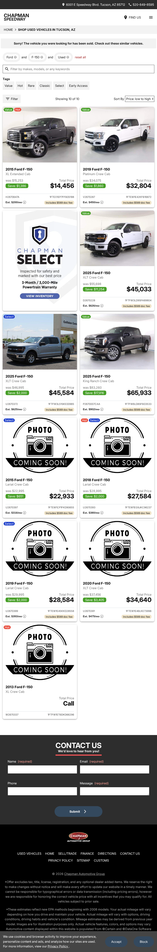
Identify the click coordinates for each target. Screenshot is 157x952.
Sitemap (83, 860)
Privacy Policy (60, 860)
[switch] (151, 17)
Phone (12, 783)
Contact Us (130, 853)
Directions (107, 853)
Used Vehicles (29, 853)
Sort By (119, 99)
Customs (101, 860)
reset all (80, 57)
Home (8, 30)
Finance (87, 853)
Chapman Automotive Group (84, 874)
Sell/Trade (67, 853)
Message (94, 783)
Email (92, 761)
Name (20, 761)
